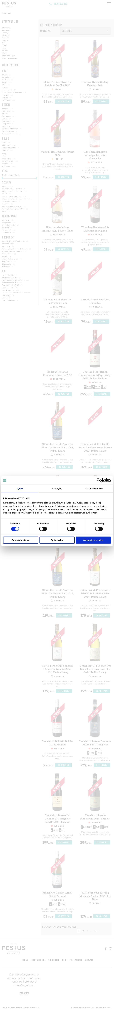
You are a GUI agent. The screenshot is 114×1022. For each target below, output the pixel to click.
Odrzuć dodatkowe (21, 540)
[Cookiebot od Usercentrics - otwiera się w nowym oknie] (98, 480)
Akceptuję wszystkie (93, 540)
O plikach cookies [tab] (94, 488)
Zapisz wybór (57, 540)
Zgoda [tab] (20, 488)
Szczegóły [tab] (57, 488)
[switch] (43, 529)
